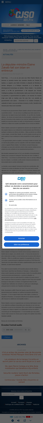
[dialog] (21, 211)
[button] (21, 205)
